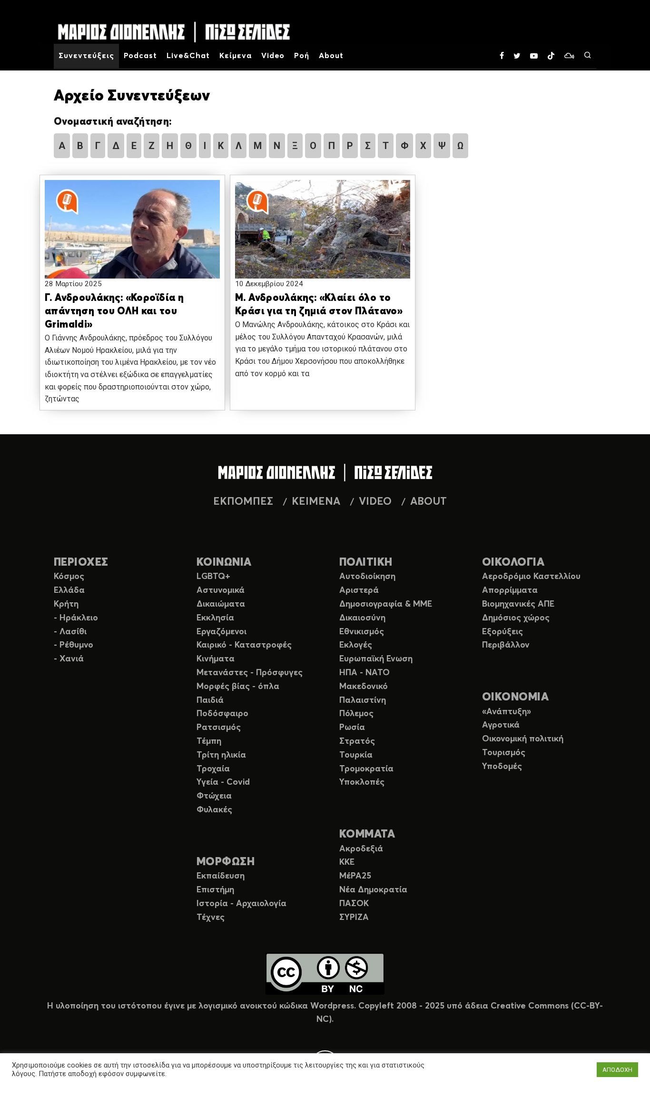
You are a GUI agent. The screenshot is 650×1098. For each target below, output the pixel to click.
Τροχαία (213, 769)
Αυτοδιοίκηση (367, 576)
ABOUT (428, 502)
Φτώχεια (214, 796)
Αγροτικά (501, 725)
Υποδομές (502, 766)
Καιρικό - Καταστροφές (244, 645)
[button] (132, 238)
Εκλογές (355, 645)
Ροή (301, 56)
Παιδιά (210, 700)
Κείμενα (235, 56)
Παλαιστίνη (362, 700)
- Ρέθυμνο (73, 645)
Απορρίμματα (510, 590)
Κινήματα (216, 659)
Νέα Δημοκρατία (373, 890)
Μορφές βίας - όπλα (238, 686)
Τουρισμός (503, 753)
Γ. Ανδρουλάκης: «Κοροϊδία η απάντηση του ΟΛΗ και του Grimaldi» (114, 311)
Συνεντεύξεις (86, 56)
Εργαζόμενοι (221, 632)
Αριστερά (359, 590)
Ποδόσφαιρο (222, 713)
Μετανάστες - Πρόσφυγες (250, 673)
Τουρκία (356, 755)
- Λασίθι (70, 632)
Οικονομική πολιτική (522, 739)
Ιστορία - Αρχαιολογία (241, 903)
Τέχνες (211, 917)
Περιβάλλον (506, 645)
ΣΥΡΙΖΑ (354, 917)
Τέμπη (209, 741)
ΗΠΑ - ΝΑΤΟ (364, 673)
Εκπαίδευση (221, 876)
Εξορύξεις (502, 632)
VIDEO (375, 502)
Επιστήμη (215, 890)
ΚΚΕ (347, 862)
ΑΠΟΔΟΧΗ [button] (617, 1069)
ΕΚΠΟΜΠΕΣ (243, 502)
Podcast (141, 56)
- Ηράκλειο (76, 618)
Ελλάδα (69, 590)
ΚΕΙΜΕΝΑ (316, 502)
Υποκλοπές (361, 782)
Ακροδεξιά (361, 849)
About (331, 56)
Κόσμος (69, 576)
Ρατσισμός (219, 727)
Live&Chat (188, 56)
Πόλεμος (356, 713)
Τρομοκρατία (366, 769)
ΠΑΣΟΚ (354, 903)
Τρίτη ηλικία (221, 755)
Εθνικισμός (361, 632)
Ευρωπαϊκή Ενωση (376, 659)
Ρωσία (352, 727)
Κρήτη (66, 604)
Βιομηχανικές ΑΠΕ (518, 604)
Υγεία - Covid (223, 782)
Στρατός (357, 741)
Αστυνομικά (221, 590)
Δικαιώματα (221, 604)
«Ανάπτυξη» (506, 712)
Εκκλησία (215, 618)
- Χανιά (69, 659)
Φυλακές (214, 810)
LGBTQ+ (213, 576)
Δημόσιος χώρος (516, 618)
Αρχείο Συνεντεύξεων (132, 96)
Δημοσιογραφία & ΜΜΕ (385, 604)
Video (273, 56)
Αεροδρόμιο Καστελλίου (531, 576)
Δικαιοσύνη (362, 618)
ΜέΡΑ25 (355, 876)
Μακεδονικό (363, 686)
